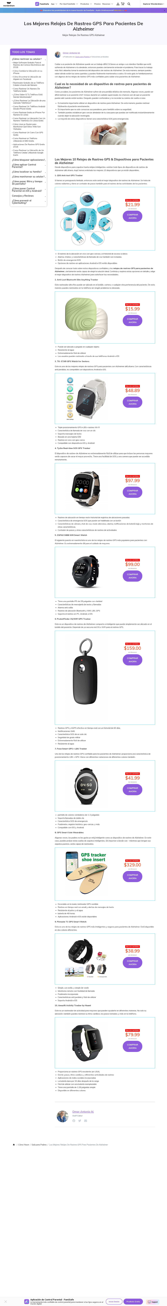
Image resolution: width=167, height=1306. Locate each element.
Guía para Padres (82, 57)
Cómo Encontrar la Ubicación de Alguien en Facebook (27, 77)
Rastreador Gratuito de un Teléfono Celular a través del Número (28, 83)
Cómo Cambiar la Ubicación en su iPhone (27, 72)
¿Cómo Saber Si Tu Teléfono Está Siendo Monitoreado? (27, 95)
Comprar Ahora (132, 216)
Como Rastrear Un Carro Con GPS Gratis (28, 133)
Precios (97, 4)
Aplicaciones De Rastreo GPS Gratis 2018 (29, 145)
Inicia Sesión (114, 1301)
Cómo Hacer (23, 1144)
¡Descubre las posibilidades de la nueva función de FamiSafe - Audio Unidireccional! (83, 10)
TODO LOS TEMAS (23, 52)
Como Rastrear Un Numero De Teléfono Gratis (26, 89)
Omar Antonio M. (71, 52)
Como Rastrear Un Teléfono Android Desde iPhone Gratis (29, 107)
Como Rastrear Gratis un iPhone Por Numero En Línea (29, 113)
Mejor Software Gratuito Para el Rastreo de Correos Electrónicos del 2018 (28, 64)
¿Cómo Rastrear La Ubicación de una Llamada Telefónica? (29, 101)
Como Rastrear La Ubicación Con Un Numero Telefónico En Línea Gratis (29, 119)
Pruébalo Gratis (133, 1301)
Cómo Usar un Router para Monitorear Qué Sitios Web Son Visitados (27, 126)
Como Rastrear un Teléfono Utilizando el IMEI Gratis (25, 139)
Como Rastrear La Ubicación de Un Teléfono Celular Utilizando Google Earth (28, 152)
